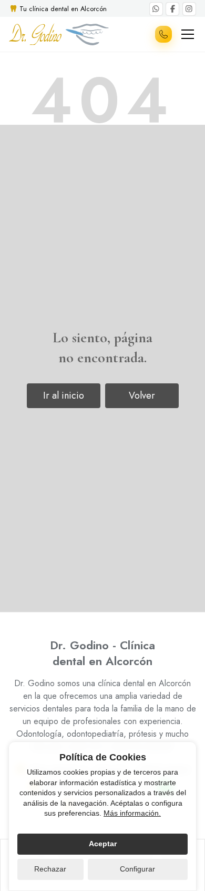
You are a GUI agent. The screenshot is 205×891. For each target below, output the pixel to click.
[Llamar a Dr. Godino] (163, 34)
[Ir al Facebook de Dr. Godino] (172, 9)
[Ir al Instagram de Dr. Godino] (189, 9)
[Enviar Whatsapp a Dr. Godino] (156, 9)
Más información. (132, 813)
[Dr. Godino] (59, 34)
